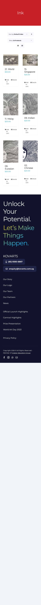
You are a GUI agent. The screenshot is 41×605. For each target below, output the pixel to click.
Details (14, 80)
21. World (9, 69)
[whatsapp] (12, 357)
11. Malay (9, 118)
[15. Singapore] (30, 60)
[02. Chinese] (30, 151)
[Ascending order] (32, 34)
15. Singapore (29, 70)
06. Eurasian (9, 167)
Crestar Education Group (21, 353)
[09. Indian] (30, 103)
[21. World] (10, 60)
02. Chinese (28, 166)
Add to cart (7, 81)
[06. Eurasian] (10, 151)
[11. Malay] (10, 104)
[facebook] (4, 357)
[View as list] (22, 46)
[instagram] (8, 357)
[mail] (17, 357)
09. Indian (29, 118)
